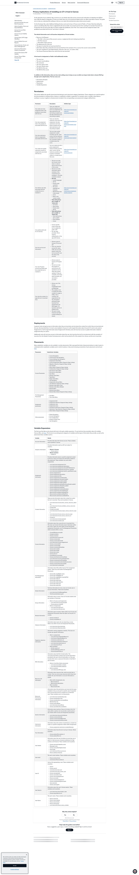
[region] (14, 863)
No (74, 815)
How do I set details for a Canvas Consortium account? (85, 840)
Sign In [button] (69, 830)
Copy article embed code (117, 31)
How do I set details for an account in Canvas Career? (47, 844)
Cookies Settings (15, 869)
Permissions (112, 13)
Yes (65, 815)
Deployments (112, 16)
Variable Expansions (114, 20)
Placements (112, 18)
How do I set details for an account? (80, 838)
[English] (21, 3)
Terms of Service (73, 821)
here (35, 348)
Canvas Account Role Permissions (42, 838)
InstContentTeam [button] (37, 13)
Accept (14, 865)
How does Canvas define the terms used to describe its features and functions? (50, 841)
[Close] (26, 854)
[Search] (116, 2)
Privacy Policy (65, 821)
